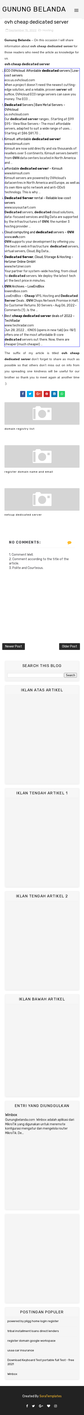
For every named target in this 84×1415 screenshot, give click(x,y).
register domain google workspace (31, 1340)
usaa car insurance (20, 1350)
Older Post (69, 646)
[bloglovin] (48, 1406)
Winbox (11, 1115)
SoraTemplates (50, 1396)
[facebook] (27, 1406)
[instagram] (55, 1406)
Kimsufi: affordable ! (32, 139)
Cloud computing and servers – (39, 232)
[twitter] (33, 1406)
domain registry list (19, 428)
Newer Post (13, 646)
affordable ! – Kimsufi (33, 169)
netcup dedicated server (23, 514)
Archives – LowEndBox (24, 286)
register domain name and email (28, 471)
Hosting (48, 30)
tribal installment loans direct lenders (33, 1331)
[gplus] (41, 1406)
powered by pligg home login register (33, 1321)
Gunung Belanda (34, 9)
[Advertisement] (42, 739)
